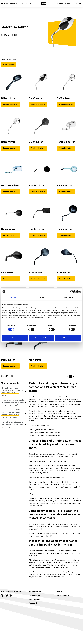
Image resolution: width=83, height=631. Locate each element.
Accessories (33, 603)
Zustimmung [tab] (14, 297)
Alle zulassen (68, 338)
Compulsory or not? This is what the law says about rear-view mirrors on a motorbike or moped (11, 413)
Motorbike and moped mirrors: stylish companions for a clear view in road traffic (12, 391)
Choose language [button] (63, 3)
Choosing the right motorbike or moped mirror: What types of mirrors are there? (12, 402)
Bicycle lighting (35, 591)
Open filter (7, 64)
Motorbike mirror (35, 599)
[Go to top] (77, 625)
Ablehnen (15, 338)
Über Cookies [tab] (68, 297)
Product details (9, 104)
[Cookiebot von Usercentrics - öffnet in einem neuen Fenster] (72, 291)
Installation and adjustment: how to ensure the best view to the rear (12, 424)
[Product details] (13, 82)
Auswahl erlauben (41, 338)
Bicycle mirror (34, 595)
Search (44, 3)
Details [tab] (41, 297)
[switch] (31, 329)
